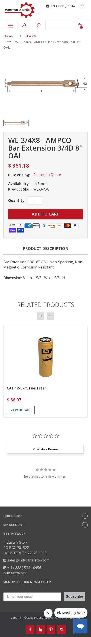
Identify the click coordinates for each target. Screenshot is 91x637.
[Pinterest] (51, 629)
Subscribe (74, 596)
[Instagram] (61, 629)
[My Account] (24, 25)
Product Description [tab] (45, 248)
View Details (20, 410)
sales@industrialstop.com (27, 560)
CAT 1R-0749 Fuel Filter (26, 388)
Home (8, 36)
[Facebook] (30, 629)
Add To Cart (45, 214)
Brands (31, 36)
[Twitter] (40, 629)
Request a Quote (47, 174)
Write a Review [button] (47, 449)
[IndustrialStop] (20, 10)
